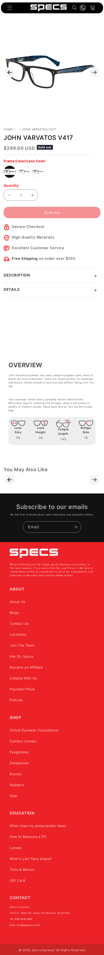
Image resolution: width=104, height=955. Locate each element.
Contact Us (19, 623)
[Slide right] (94, 72)
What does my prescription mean (38, 826)
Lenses (16, 848)
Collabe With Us (23, 678)
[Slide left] (9, 72)
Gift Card (17, 880)
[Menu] (9, 7)
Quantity (11, 185)
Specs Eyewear (43, 950)
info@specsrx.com (28, 925)
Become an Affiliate (26, 667)
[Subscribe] (75, 527)
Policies (16, 700)
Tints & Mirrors (22, 869)
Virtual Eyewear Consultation (34, 730)
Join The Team (22, 645)
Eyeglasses (19, 752)
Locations (18, 634)
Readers (17, 785)
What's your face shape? (31, 859)
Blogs (14, 613)
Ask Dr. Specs (22, 656)
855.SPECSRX (23, 919)
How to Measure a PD (28, 837)
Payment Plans (22, 689)
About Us (17, 602)
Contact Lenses (23, 741)
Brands (16, 774)
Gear (14, 796)
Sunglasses (19, 763)
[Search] (74, 7)
